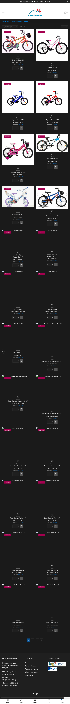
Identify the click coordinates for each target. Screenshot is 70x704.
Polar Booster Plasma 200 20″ (52, 361)
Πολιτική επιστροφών (32, 669)
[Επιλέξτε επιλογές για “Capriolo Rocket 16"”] (21, 128)
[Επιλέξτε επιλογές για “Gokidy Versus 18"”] (56, 224)
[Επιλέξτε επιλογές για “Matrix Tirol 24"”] (21, 265)
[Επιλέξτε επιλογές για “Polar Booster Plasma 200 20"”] (56, 369)
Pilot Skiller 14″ (18, 352)
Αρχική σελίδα (6, 21)
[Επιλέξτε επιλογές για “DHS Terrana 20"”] (56, 167)
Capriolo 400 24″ (52, 68)
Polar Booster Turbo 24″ (18, 466)
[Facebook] (35, 4)
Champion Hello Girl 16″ (17, 172)
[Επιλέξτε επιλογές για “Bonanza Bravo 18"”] (21, 68)
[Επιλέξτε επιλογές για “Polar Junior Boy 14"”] (21, 578)
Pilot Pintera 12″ (18, 309)
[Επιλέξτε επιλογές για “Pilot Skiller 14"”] (21, 361)
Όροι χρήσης (29, 675)
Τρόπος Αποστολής (31, 663)
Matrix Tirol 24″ (18, 257)
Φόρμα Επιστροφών (31, 672)
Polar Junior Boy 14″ (17, 570)
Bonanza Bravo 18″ (18, 60)
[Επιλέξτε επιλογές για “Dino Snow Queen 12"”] (21, 222)
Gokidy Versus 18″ (52, 216)
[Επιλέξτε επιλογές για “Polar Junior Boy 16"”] (56, 630)
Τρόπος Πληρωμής (31, 666)
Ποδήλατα (19, 21)
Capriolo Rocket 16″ (17, 120)
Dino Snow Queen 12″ (18, 214)
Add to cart (21, 180)
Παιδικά (18, 58)
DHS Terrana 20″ (52, 159)
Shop (13, 21)
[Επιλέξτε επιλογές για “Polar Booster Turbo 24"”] (21, 474)
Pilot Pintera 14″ (52, 309)
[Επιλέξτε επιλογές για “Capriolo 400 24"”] (56, 76)
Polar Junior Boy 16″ (52, 622)
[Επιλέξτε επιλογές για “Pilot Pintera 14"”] (56, 317)
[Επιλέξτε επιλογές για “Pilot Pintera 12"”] (21, 317)
